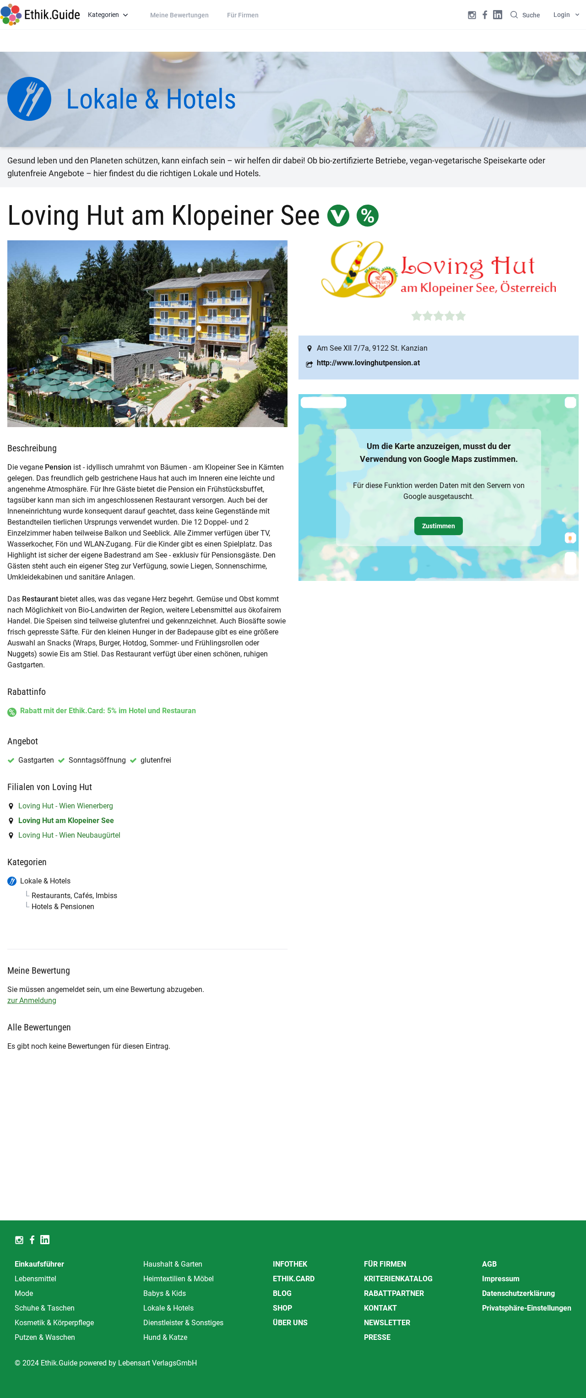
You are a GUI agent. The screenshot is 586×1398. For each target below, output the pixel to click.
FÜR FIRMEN (385, 1264)
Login (561, 14)
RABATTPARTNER (394, 1293)
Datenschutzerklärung (518, 1293)
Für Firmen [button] (243, 15)
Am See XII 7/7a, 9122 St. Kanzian (372, 348)
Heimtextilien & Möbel (178, 1278)
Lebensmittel (35, 1278)
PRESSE (377, 1337)
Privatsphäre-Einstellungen (526, 1308)
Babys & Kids (164, 1293)
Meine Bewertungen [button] (179, 15)
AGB (489, 1264)
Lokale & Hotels (168, 1308)
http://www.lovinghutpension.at (368, 362)
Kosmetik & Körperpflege (54, 1322)
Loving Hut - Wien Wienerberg (65, 806)
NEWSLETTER (387, 1322)
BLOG (282, 1293)
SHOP (282, 1308)
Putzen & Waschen (45, 1337)
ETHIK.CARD (294, 1278)
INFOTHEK (290, 1264)
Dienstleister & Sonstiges (183, 1322)
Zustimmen (438, 526)
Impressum (501, 1278)
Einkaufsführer (39, 1264)
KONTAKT (380, 1308)
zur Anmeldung (31, 1000)
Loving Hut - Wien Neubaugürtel (69, 835)
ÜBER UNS (290, 1322)
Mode (24, 1293)
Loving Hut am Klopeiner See (66, 820)
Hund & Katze (165, 1337)
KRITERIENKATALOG (398, 1278)
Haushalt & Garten (172, 1264)
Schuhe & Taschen (45, 1308)
